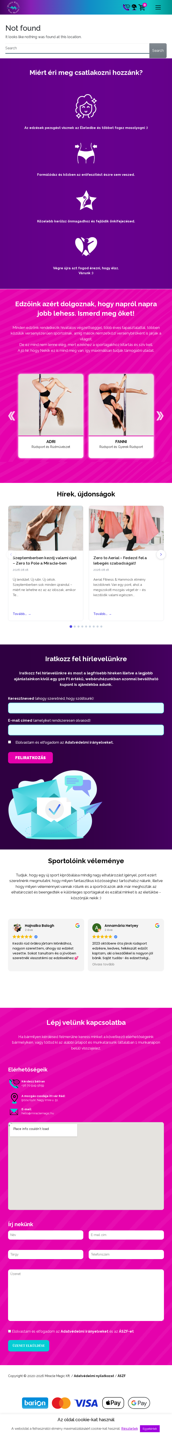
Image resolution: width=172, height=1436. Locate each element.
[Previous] (11, 554)
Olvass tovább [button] (103, 964)
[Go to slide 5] (86, 627)
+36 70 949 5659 (33, 1085)
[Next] (161, 554)
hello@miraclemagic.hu (38, 1113)
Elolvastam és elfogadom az (64, 742)
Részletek (129, 1429)
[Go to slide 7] (94, 627)
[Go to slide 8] (98, 627)
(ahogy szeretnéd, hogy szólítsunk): (51, 698)
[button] (11, 416)
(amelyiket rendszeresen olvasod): (49, 720)
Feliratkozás (30, 757)
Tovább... (22, 614)
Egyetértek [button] (150, 1428)
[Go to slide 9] (101, 627)
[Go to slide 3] (78, 627)
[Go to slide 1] (70, 626)
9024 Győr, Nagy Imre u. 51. (40, 1100)
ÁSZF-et (126, 1331)
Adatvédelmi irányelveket (84, 1331)
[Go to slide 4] (82, 627)
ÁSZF (122, 1376)
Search (158, 50)
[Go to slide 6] (90, 627)
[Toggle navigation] (158, 7)
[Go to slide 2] (75, 627)
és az (73, 1331)
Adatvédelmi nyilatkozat (94, 1376)
